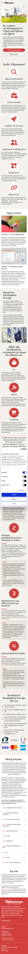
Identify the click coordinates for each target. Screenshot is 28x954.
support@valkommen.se (7, 928)
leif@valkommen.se (6, 889)
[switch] (24, 477)
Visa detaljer (21, 490)
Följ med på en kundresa (14, 50)
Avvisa (14, 503)
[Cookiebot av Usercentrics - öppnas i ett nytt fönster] (20, 449)
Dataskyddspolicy (6, 920)
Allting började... (14, 54)
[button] (2, 2)
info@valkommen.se (6, 935)
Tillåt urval (14, 499)
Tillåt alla (14, 494)
